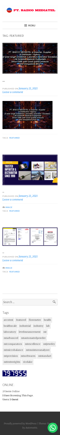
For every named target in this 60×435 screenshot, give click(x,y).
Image (8, 207)
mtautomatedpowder (33, 338)
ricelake (27, 361)
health (47, 319)
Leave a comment (12, 92)
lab (48, 325)
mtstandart (44, 355)
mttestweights (12, 361)
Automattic (31, 427)
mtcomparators (13, 343)
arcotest (8, 319)
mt (44, 331)
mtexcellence (32, 343)
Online (11, 391)
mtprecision (11, 355)
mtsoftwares (28, 355)
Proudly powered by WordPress (20, 423)
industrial (25, 325)
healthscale (10, 325)
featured (14, 138)
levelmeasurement (29, 331)
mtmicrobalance (13, 349)
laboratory (10, 331)
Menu (32, 25)
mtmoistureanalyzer (38, 349)
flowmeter (35, 319)
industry (38, 325)
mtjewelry (49, 343)
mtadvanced (11, 338)
